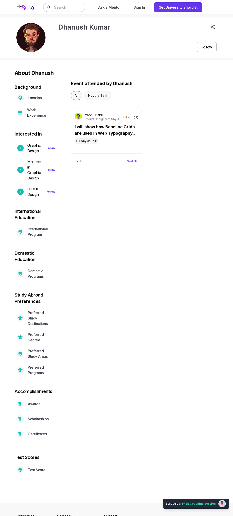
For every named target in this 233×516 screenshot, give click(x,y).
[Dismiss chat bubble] (229, 499)
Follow (50, 148)
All (77, 95)
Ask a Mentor (109, 7)
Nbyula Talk (97, 95)
